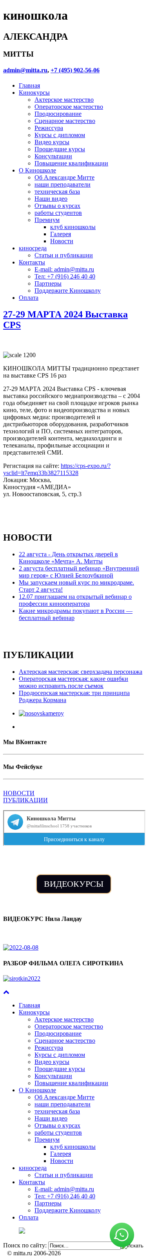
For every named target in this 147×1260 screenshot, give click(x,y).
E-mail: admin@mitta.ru (64, 269)
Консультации (53, 156)
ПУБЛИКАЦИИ (25, 800)
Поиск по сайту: (25, 1245)
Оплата (28, 297)
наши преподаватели (62, 184)
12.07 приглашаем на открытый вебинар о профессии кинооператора (75, 600)
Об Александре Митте (64, 177)
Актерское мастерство (64, 99)
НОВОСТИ (18, 793)
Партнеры (48, 283)
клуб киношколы (73, 227)
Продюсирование (58, 113)
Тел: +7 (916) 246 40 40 (64, 276)
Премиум (47, 219)
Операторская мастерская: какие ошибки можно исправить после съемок (73, 682)
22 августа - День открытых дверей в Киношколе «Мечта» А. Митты (68, 558)
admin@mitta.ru (25, 70)
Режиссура (48, 128)
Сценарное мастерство (64, 120)
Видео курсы (51, 142)
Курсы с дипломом (59, 135)
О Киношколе (37, 170)
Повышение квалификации (71, 163)
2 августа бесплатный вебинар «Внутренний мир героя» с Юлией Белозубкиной (79, 572)
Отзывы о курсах (57, 205)
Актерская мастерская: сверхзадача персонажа (80, 671)
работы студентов (58, 212)
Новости (61, 241)
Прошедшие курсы (59, 149)
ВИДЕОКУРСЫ (73, 884)
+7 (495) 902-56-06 (75, 70)
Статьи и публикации (63, 255)
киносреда (33, 248)
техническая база (57, 191)
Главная (29, 85)
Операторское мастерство (68, 106)
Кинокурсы (34, 92)
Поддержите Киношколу (67, 290)
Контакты (32, 262)
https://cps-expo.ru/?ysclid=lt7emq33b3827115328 (57, 469)
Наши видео (50, 198)
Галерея (60, 234)
